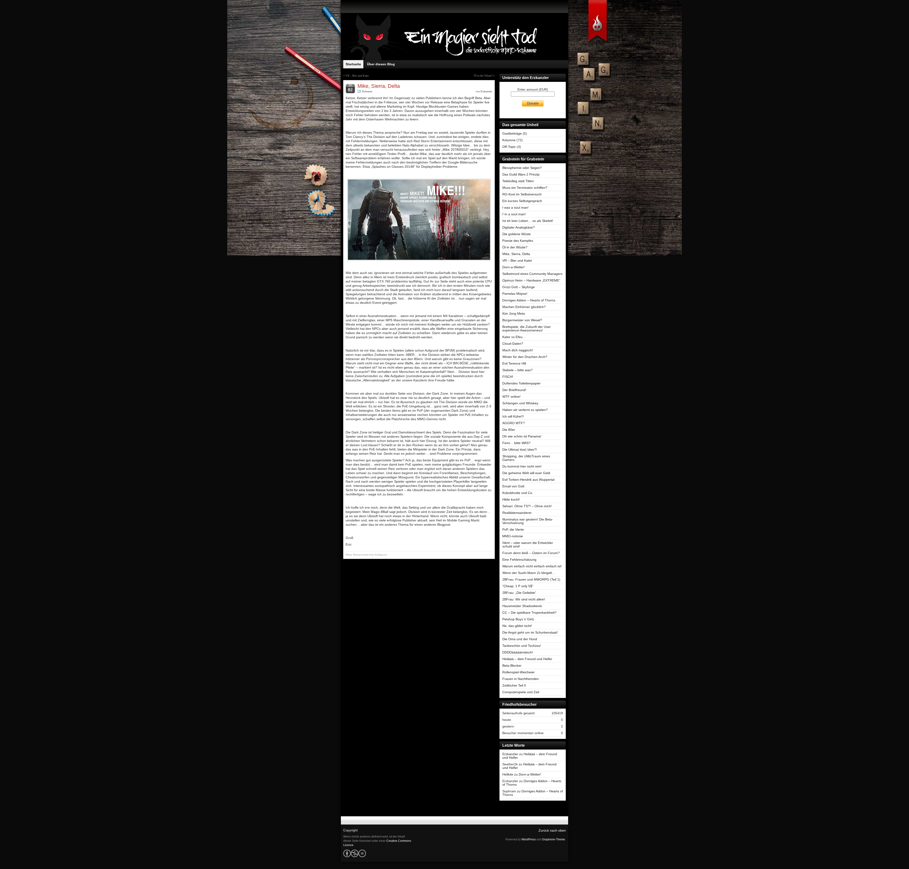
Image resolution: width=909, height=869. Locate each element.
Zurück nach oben (552, 830)
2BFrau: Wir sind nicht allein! (523, 599)
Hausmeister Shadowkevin (522, 606)
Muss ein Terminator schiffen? (524, 188)
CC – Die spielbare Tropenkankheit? (529, 612)
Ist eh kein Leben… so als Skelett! (527, 221)
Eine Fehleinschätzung (519, 559)
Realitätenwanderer (517, 513)
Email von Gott (513, 486)
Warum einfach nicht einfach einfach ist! (532, 566)
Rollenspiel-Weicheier (518, 672)
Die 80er (508, 430)
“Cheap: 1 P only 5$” (517, 586)
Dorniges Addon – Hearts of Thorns (528, 300)
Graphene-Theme (553, 839)
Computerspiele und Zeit (520, 692)
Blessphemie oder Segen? (522, 168)
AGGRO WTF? (513, 423)
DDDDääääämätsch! (517, 652)
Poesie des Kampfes (517, 241)
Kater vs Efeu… (514, 337)
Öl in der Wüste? (483, 75)
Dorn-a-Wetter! (513, 267)
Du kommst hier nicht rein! (522, 466)
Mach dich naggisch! (517, 350)
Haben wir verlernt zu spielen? (525, 410)
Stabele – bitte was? (517, 370)
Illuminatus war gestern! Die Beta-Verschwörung (527, 521)
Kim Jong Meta (513, 313)
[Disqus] (419, 620)
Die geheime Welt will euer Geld (526, 473)
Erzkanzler (486, 91)
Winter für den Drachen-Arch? (524, 357)
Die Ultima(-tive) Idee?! (519, 449)
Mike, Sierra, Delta (516, 254)
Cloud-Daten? (512, 343)
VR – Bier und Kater (357, 75)
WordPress (528, 839)
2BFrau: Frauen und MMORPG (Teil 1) (531, 579)
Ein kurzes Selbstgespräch (522, 201)
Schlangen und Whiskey (520, 403)
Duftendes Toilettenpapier (521, 383)
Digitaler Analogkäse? (518, 227)
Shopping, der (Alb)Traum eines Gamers (526, 458)
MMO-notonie (512, 536)
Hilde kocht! (511, 499)
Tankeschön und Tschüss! (521, 646)
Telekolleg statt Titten (518, 181)
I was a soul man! (515, 207)
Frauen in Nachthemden (520, 679)
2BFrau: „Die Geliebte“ (519, 593)
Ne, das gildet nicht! (517, 626)
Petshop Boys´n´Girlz (518, 619)
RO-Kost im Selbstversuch (522, 194)
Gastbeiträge (512, 133)
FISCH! (507, 377)
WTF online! (511, 396)
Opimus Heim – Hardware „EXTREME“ (531, 280)
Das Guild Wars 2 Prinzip (520, 174)
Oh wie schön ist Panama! (521, 436)
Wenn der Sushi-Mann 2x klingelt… (528, 573)
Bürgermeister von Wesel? (522, 320)
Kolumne (367, 91)
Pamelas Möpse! (514, 294)
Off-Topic (509, 147)
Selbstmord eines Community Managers (532, 274)
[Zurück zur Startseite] (454, 36)
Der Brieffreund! (514, 390)
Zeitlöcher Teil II (514, 685)
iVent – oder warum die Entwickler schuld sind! (527, 544)
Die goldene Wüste (516, 234)
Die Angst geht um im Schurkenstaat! (530, 632)
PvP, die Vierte (513, 529)
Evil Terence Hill (514, 363)
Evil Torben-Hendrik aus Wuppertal (528, 479)
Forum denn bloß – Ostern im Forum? (531, 553)
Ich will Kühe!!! (513, 416)
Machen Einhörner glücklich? (524, 307)
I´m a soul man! (514, 214)
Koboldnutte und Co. (517, 493)
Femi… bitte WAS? (516, 443)
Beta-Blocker (511, 665)
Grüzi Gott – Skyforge (518, 287)
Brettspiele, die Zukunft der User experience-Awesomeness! (526, 328)
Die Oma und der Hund (519, 639)
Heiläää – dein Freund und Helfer (527, 659)
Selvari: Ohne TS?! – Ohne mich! (527, 506)
